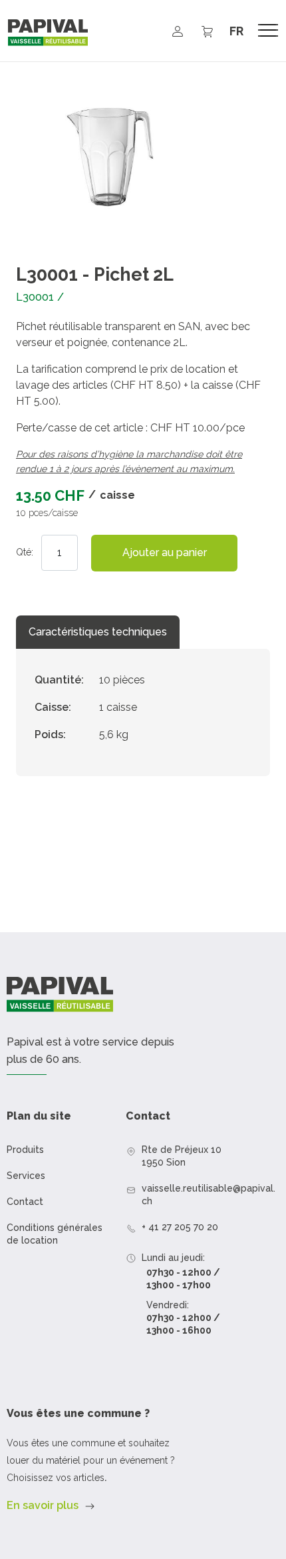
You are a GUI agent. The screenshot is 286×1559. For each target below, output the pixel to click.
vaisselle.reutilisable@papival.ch (208, 1194)
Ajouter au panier (164, 552)
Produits (25, 1149)
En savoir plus (42, 1505)
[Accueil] (48, 32)
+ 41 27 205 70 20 (180, 1227)
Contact (25, 1201)
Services (26, 1175)
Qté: (24, 552)
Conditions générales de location (54, 1234)
